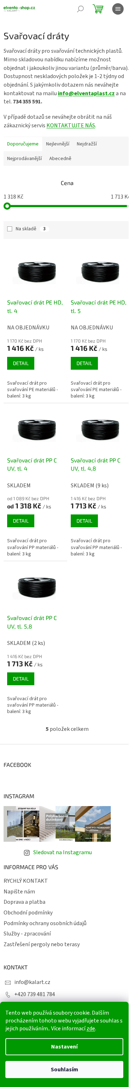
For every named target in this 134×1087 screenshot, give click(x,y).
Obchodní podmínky (28, 913)
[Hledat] (80, 9)
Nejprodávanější (24, 158)
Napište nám (19, 892)
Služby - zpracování (27, 934)
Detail (21, 363)
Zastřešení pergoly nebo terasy (42, 944)
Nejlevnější (57, 144)
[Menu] (118, 9)
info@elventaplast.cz (86, 93)
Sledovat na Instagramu (62, 852)
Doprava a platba (24, 902)
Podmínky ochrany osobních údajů (45, 923)
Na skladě (31, 228)
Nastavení (64, 1047)
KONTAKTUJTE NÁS (70, 125)
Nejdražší (87, 144)
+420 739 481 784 (34, 994)
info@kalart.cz (32, 982)
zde (90, 1028)
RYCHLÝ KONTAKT (26, 881)
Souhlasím (64, 1069)
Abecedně (60, 158)
